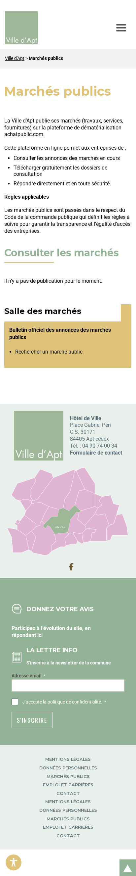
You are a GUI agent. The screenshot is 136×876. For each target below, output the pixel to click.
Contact (68, 793)
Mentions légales (68, 759)
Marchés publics (68, 776)
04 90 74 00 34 (99, 446)
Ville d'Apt (14, 58)
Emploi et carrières (68, 784)
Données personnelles (68, 767)
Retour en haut (125, 860)
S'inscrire (32, 720)
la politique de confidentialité (72, 702)
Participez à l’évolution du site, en (51, 628)
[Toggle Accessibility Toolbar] (13, 862)
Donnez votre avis (60, 609)
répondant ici (27, 635)
